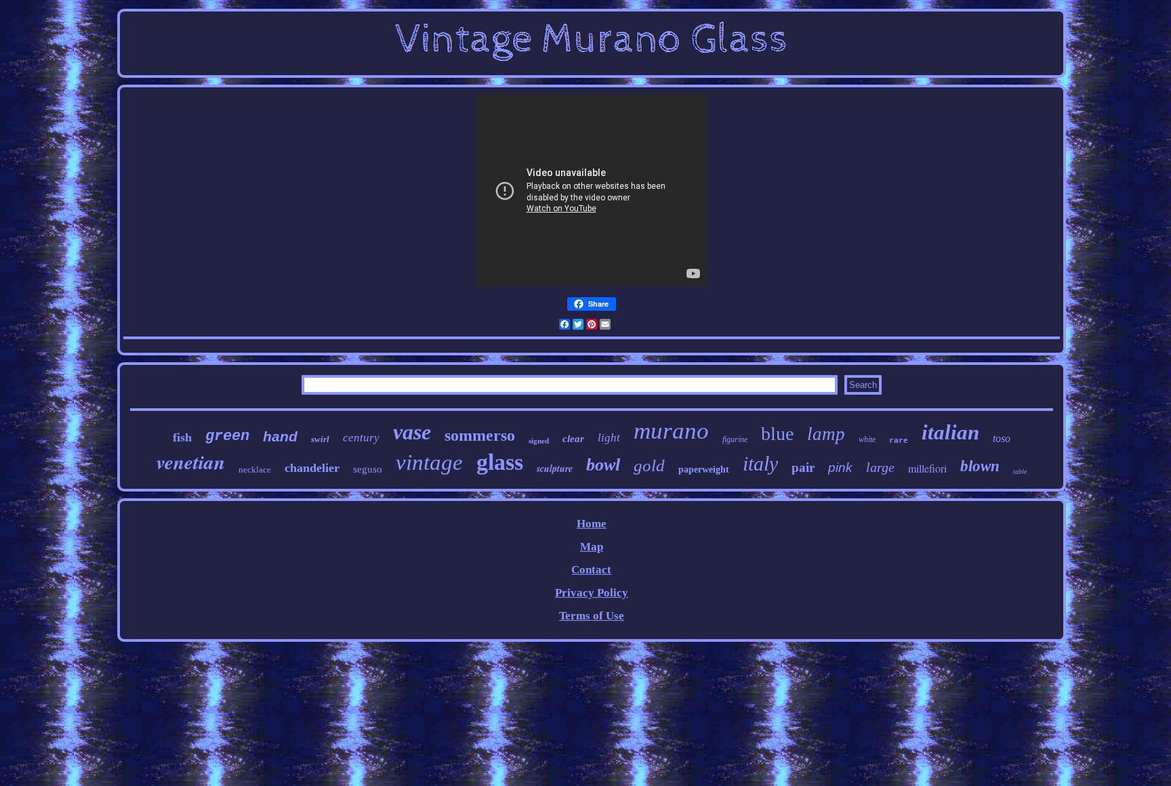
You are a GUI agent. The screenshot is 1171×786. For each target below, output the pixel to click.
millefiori (927, 468)
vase (412, 432)
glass (499, 462)
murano (671, 431)
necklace (255, 469)
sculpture (555, 468)
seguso (367, 469)
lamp (826, 434)
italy (760, 463)
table (1020, 471)
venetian (191, 461)
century (361, 437)
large (880, 467)
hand (280, 436)
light (609, 437)
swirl (320, 439)
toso (1001, 438)
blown (980, 466)
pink (840, 467)
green (227, 436)
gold (649, 465)
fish (182, 437)
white (867, 439)
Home (592, 523)
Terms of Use (591, 615)
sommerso (480, 435)
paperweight (703, 469)
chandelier (312, 468)
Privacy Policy (591, 592)
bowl (603, 465)
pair (803, 467)
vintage (429, 462)
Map (591, 546)
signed (539, 441)
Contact (591, 569)
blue (777, 433)
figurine (734, 439)
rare (898, 440)
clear (573, 438)
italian (950, 432)
